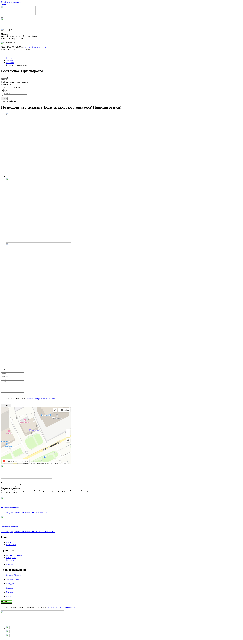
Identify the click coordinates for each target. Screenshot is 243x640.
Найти (4, 99)
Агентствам (11, 545)
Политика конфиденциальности (61, 607)
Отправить (6, 405)
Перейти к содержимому (11, 2)
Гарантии (10, 560)
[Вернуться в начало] (18, 14)
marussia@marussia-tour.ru (35, 47)
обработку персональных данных (41, 398)
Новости (10, 542)
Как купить (11, 558)
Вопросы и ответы (14, 555)
